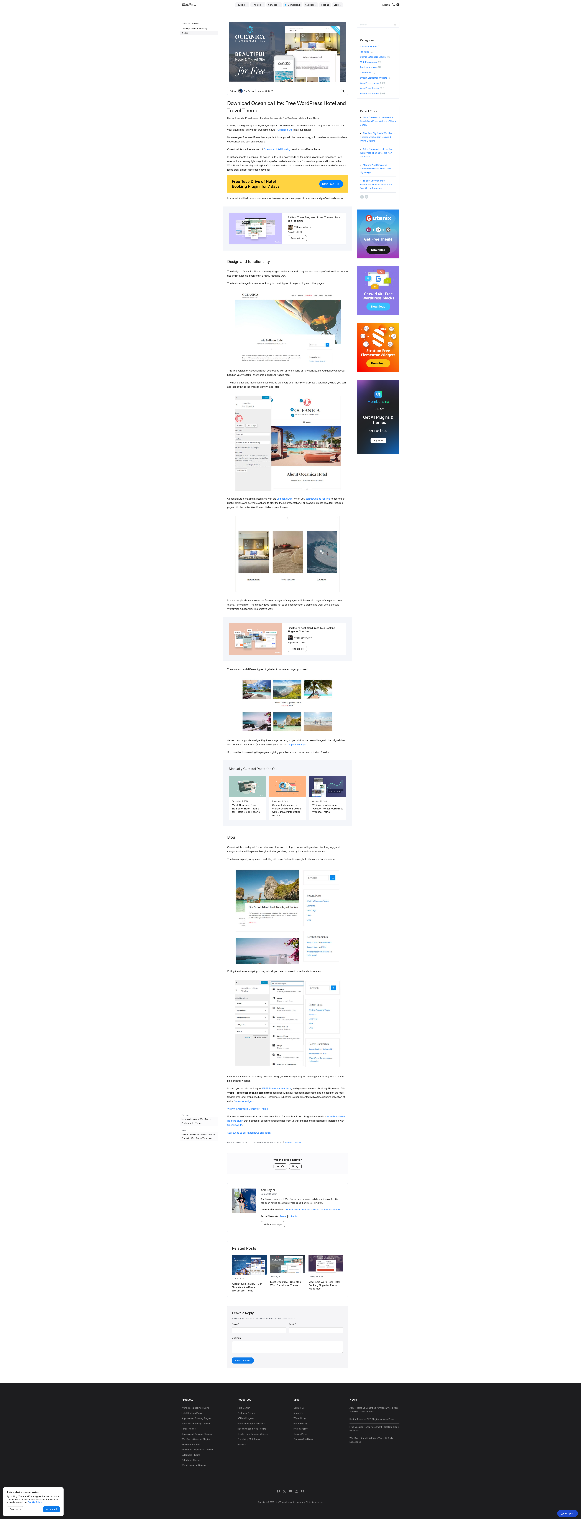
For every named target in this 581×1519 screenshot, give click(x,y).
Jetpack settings (297, 744)
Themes (256, 4)
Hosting (325, 4)
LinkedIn (293, 1216)
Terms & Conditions (303, 1439)
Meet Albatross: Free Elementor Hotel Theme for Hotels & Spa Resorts (246, 808)
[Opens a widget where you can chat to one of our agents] (567, 1513)
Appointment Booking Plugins (196, 1418)
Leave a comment (293, 1142)
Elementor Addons (191, 1444)
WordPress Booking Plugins (195, 1408)
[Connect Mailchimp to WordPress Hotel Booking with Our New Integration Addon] (287, 786)
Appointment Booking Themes (197, 1434)
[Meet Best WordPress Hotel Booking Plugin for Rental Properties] (326, 1264)
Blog (336, 4)
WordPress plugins (369, 83)
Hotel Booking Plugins (193, 1413)
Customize (15, 1509)
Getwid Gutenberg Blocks (373, 57)
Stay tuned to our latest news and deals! (249, 1132)
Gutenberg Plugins (191, 1455)
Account (386, 4)
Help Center (244, 1408)
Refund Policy (300, 1423)
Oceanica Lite (284, 129)
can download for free (318, 498)
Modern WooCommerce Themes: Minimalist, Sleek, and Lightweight (375, 169)
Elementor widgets (243, 1101)
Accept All (51, 1509)
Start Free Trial (331, 183)
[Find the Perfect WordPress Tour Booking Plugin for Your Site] (255, 639)
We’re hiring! (300, 1418)
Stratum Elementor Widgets (373, 77)
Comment (236, 1338)
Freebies (364, 51)
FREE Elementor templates (276, 1088)
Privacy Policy (301, 1428)
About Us (298, 1413)
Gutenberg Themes (191, 1460)
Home (230, 118)
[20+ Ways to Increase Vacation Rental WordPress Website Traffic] (327, 786)
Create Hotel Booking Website (253, 1434)
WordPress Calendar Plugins (196, 1439)
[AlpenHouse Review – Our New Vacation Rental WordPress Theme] (249, 1265)
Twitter (283, 1216)
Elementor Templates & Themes (197, 1449)
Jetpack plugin (284, 498)
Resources (365, 72)
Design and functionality (195, 28)
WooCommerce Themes (194, 1465)
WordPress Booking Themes (196, 1423)
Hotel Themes (189, 1428)
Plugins (241, 4)
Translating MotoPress (249, 1439)
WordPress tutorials (330, 1209)
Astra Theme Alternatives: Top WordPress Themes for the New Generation (376, 153)
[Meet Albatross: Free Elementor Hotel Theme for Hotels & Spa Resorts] (247, 786)
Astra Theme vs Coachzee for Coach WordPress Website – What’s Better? (378, 121)
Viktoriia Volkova (302, 227)
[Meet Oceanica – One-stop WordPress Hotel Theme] (287, 1264)
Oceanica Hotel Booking (277, 149)
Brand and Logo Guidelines (251, 1423)
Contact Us (299, 1408)
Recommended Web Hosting (252, 1428)
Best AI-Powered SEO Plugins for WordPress (372, 1419)
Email (292, 1324)
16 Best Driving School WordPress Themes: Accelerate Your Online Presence (376, 184)
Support (309, 4)
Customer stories (292, 1209)
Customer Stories (246, 1413)
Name (235, 1324)
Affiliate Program (246, 1418)
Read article (297, 238)
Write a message (273, 1224)
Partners (242, 1444)
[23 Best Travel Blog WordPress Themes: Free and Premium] (255, 228)
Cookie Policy (300, 1434)
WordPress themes (249, 118)
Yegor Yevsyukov (303, 637)
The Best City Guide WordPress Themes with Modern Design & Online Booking (377, 137)
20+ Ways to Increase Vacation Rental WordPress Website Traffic (327, 808)
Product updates (310, 1209)
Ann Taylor (249, 91)
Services (272, 4)
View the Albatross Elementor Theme (247, 1108)
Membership (294, 4)
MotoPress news (368, 62)
